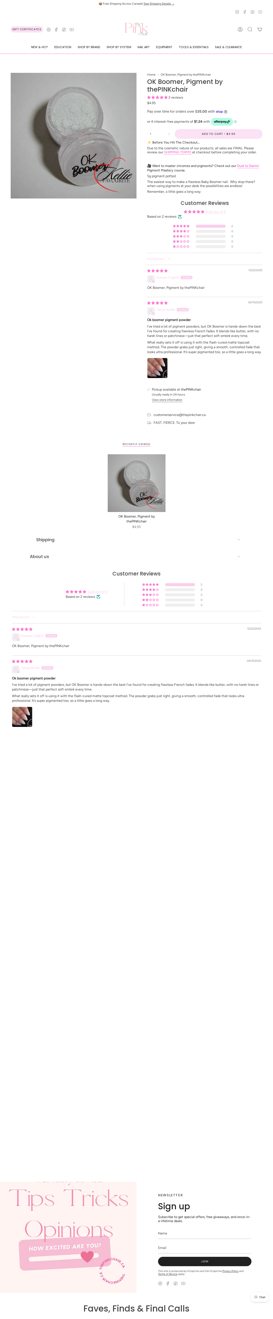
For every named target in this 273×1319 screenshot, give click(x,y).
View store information (167, 400)
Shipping (45, 540)
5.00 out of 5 (216, 212)
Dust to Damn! (248, 166)
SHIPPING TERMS (177, 152)
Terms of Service (167, 1274)
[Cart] (260, 29)
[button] (39, 47)
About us (39, 557)
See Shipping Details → (159, 4)
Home (151, 74)
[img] (157, 271)
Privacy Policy (230, 1271)
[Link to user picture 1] (157, 368)
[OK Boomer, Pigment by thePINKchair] (137, 483)
